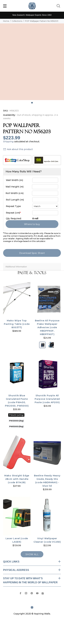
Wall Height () (14, 186)
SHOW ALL (32, 554)
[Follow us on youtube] (37, 593)
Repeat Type (13, 206)
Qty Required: (14, 218)
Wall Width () (14, 180)
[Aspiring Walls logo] (32, 5)
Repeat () (13, 212)
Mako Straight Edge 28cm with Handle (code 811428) (16, 479)
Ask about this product (20, 149)
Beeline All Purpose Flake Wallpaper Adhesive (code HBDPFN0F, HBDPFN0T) (47, 327)
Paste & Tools (32, 273)
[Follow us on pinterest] (32, 593)
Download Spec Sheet (32, 253)
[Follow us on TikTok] (42, 593)
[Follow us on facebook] (20, 593)
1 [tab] (32, 102)
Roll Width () (14, 193)
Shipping (8, 141)
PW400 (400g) (16, 415)
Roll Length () (15, 199)
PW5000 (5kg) (16, 426)
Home (6, 21)
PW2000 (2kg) (16, 421)
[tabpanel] (32, 61)
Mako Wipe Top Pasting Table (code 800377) (17, 324)
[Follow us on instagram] (26, 593)
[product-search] (59, 6)
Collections (17, 21)
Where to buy (32, 224)
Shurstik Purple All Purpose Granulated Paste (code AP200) (47, 399)
